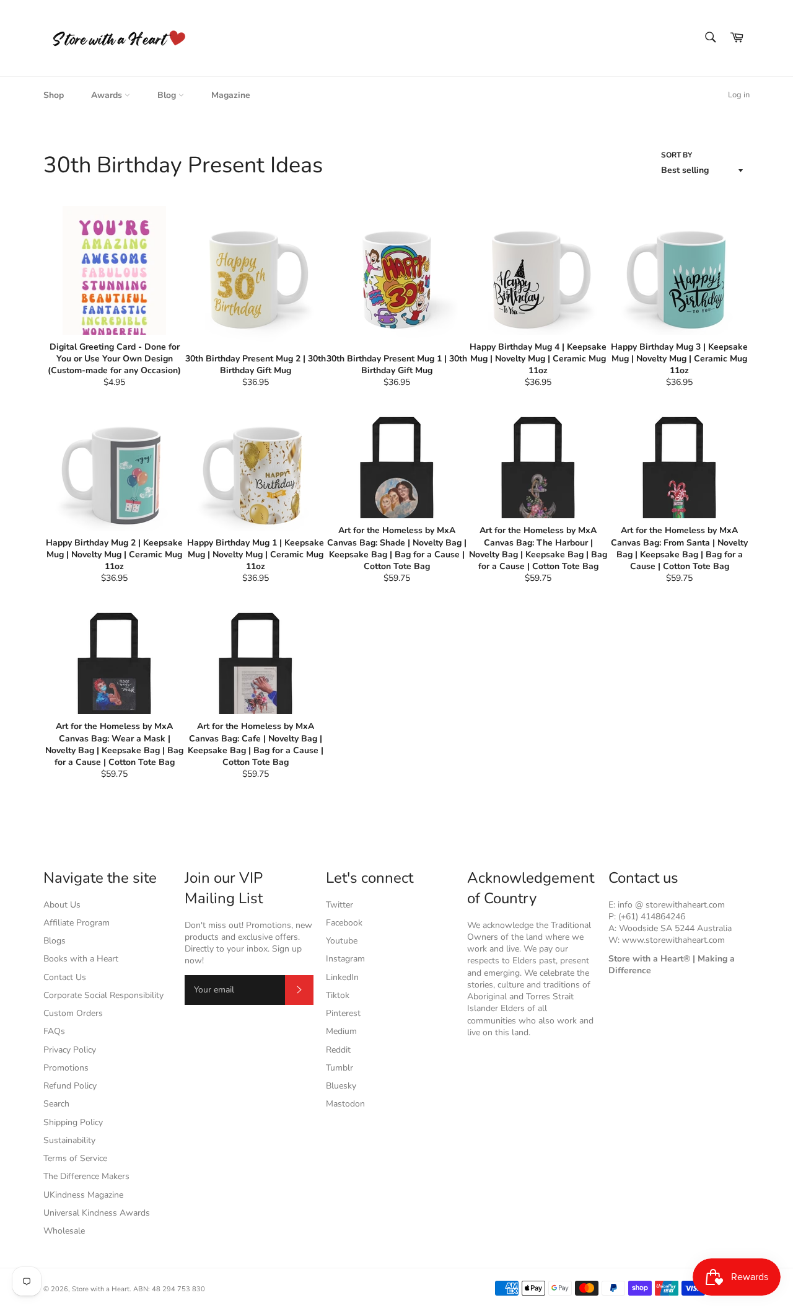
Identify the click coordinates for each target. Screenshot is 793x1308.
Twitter (339, 905)
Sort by (676, 155)
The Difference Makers (86, 1176)
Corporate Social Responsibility (103, 995)
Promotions (66, 1068)
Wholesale (64, 1231)
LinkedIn (342, 977)
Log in (739, 94)
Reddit (338, 1050)
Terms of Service (75, 1158)
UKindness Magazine (83, 1195)
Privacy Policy (69, 1050)
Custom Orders (73, 1013)
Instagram (345, 959)
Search (56, 1104)
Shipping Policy (73, 1122)
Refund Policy (70, 1086)
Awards (108, 95)
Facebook (344, 923)
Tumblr (339, 1068)
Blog (167, 95)
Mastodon (345, 1104)
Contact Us (64, 977)
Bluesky (341, 1086)
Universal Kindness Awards (96, 1213)
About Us (62, 905)
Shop (53, 95)
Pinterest (343, 1013)
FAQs (54, 1031)
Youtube (341, 941)
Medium (341, 1031)
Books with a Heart (80, 959)
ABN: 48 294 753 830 (169, 1289)
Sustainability (69, 1140)
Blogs (54, 941)
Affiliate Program (76, 923)
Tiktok (337, 995)
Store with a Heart (100, 1289)
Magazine (230, 95)
